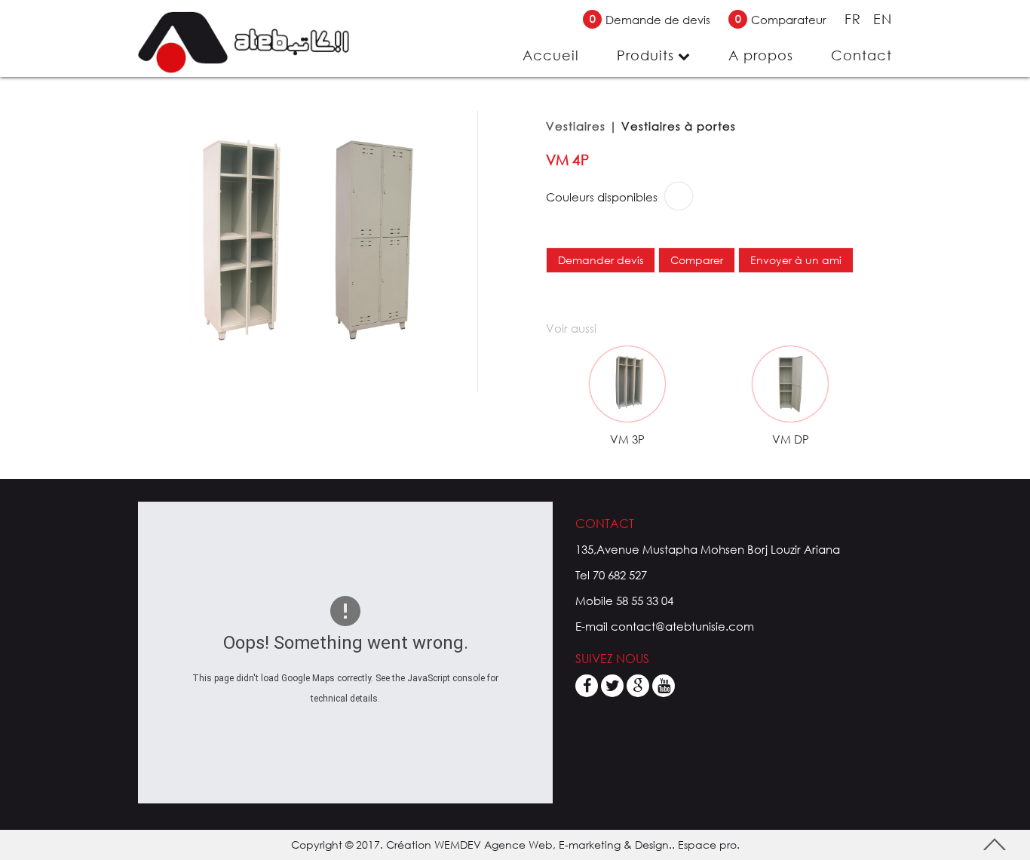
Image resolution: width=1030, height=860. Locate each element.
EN (882, 19)
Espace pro (707, 844)
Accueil (551, 55)
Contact (861, 55)
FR (855, 19)
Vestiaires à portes (678, 126)
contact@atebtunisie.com (682, 626)
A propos (760, 55)
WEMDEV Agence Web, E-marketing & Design (551, 844)
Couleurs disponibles (602, 196)
